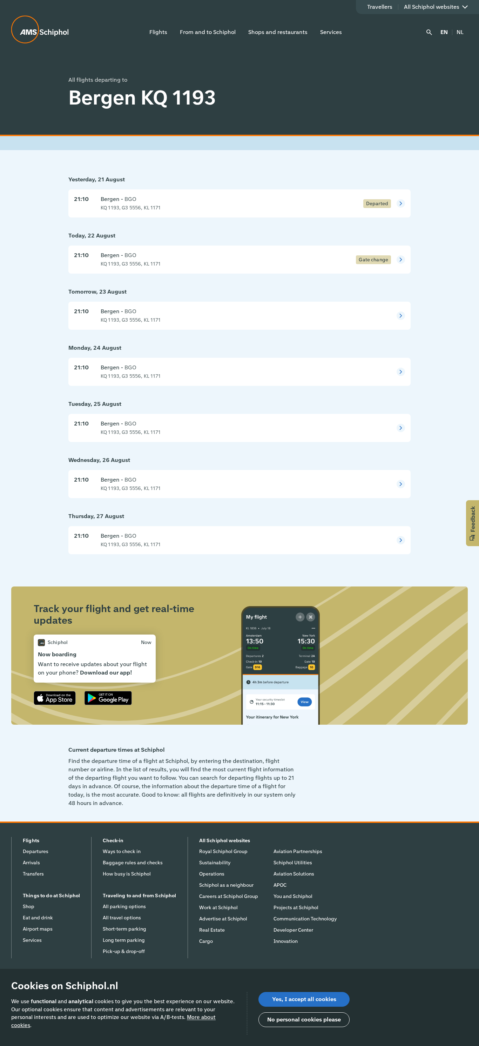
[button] (472, 523)
